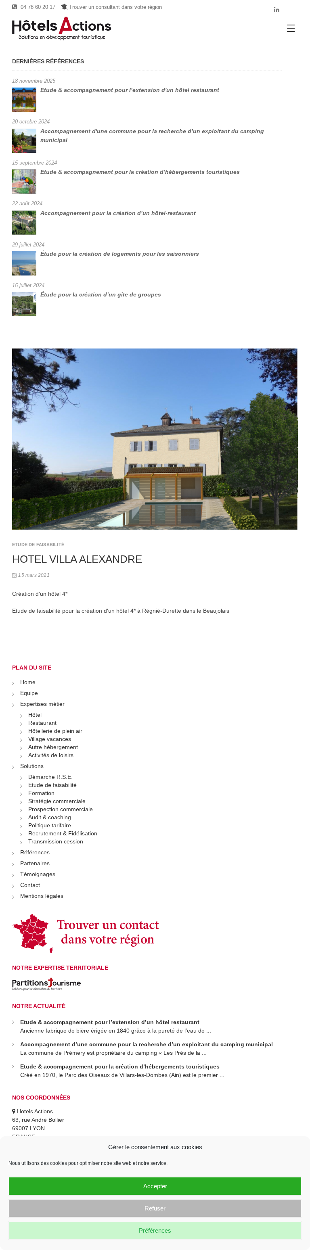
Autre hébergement (53, 747)
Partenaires (35, 863)
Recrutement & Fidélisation (62, 833)
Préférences (155, 1230)
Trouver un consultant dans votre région (114, 7)
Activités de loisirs (50, 755)
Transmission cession (55, 841)
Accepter (155, 1186)
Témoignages (37, 874)
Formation (41, 793)
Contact (30, 885)
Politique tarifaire (49, 825)
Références (35, 852)
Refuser (155, 1208)
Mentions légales (41, 896)
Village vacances (49, 739)
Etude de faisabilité (52, 785)
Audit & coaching (49, 817)
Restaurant (42, 723)
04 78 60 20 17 (37, 7)
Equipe (29, 693)
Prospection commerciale (60, 809)
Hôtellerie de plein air (55, 731)
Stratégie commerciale (57, 801)
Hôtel (35, 715)
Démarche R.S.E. (50, 777)
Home (28, 682)
